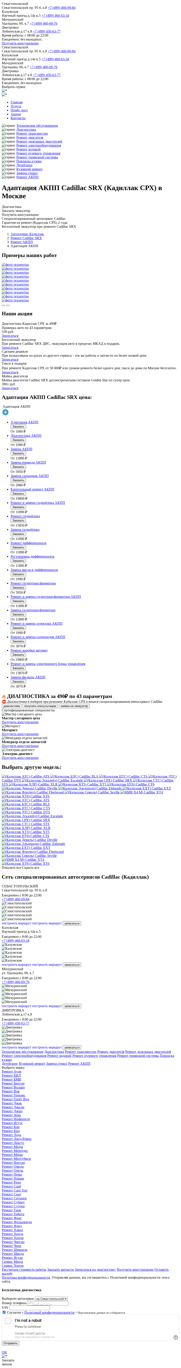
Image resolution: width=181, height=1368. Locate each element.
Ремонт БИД (11, 1075)
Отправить (11, 1343)
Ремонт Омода (13, 1166)
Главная (17, 102)
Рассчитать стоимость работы (24, 1269)
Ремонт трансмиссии (32, 133)
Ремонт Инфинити (16, 1119)
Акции (16, 114)
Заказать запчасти (60, 1269)
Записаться (10, 336)
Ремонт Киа (11, 1131)
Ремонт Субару (13, 1202)
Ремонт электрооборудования (38, 145)
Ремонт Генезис (13, 1095)
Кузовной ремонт (29, 169)
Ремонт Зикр (11, 1115)
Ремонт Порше (13, 1178)
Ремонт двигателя (29, 137)
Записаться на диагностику (95, 1269)
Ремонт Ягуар (12, 1258)
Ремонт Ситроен (14, 1198)
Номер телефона (14, 1303)
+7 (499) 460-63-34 (55, 15)
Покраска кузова (28, 161)
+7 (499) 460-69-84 (61, 7)
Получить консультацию (20, 43)
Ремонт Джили (13, 1107)
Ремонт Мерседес (15, 1151)
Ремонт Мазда (12, 1147)
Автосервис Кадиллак (27, 234)
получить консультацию (40, 706)
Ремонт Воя (10, 1091)
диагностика (12, 706)
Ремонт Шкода (13, 1254)
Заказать (18, 426)
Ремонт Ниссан (13, 1162)
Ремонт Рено (11, 1182)
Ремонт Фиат (12, 1218)
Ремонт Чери (11, 1246)
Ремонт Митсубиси (16, 1159)
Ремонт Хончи (13, 1238)
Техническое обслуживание (37, 125)
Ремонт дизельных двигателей (39, 141)
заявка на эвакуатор (74, 706)
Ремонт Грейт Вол (15, 1099)
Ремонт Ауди (11, 1071)
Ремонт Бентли (13, 1083)
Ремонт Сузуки (13, 1206)
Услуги (16, 106)
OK (4, 1352)
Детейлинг (24, 165)
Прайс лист (19, 110)
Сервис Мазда (12, 1261)
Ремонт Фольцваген (17, 1222)
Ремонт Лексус (13, 1143)
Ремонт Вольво (13, 1087)
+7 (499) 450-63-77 (46, 31)
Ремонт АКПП (27, 177)
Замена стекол (27, 173)
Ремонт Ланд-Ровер (16, 1139)
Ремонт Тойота (13, 1214)
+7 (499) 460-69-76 (43, 23)
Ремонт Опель (12, 1170)
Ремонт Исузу (12, 1123)
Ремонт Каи (11, 1127)
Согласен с (41, 1312)
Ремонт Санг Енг (15, 1190)
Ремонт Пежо (12, 1174)
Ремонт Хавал (12, 1230)
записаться (71, 923)
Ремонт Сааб (11, 1186)
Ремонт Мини (12, 1155)
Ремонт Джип (12, 1111)
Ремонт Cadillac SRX (26, 238)
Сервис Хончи (13, 1265)
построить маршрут (16, 923)
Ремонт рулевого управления (38, 153)
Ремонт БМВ (11, 1079)
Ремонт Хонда (12, 1234)
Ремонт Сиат (11, 1194)
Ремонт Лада (11, 1135)
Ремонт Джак (12, 1103)
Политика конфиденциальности (26, 1277)
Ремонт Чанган (13, 1242)
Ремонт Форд (12, 1226)
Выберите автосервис (18, 1298)
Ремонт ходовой (28, 149)
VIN (5, 1307)
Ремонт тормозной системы (37, 157)
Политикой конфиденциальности (49, 1312)
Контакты (18, 118)
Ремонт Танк (11, 1210)
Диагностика (26, 129)
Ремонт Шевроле (14, 1250)
